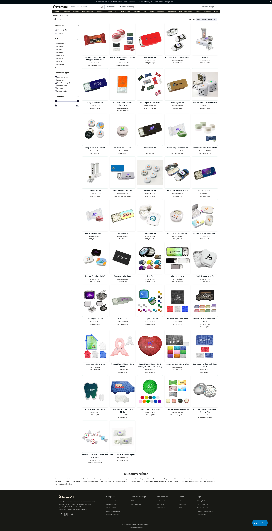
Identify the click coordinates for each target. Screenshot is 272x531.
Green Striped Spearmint (177, 148)
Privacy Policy (201, 501)
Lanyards (198, 12)
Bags (116, 12)
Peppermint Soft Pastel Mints (205, 148)
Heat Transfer (63, 83)
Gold (60, 59)
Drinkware (136, 12)
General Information (113, 511)
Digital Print (62, 77)
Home (55, 15)
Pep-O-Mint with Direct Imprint (122, 455)
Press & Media (111, 508)
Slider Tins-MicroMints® (122, 190)
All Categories (136, 504)
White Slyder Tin (205, 190)
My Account (161, 501)
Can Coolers (125, 12)
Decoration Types (62, 73)
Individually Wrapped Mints (177, 409)
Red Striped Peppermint (95, 233)
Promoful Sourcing (127, 7)
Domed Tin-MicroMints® (95, 276)
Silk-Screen (62, 91)
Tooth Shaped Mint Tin (205, 276)
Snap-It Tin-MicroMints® (95, 148)
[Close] (270, 2)
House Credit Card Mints (95, 364)
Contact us (182, 504)
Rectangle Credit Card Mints (177, 364)
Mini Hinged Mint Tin (95, 319)
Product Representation (205, 511)
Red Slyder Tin (150, 57)
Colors (57, 39)
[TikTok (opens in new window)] (66, 514)
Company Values (112, 504)
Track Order (161, 508)
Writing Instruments (185, 12)
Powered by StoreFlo (136, 527)
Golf (59, 62)
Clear (60, 53)
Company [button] (111, 7)
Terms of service (202, 504)
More (216, 12)
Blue (59, 50)
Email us (181, 508)
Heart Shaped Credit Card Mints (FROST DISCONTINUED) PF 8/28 (150, 366)
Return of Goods (202, 508)
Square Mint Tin (150, 233)
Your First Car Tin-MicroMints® (177, 57)
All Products (135, 501)
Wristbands (172, 12)
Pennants (76, 12)
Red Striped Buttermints (150, 102)
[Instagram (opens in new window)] (60, 514)
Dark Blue (61, 56)
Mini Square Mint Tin (150, 319)
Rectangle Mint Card (122, 276)
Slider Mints (122, 319)
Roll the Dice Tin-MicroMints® (205, 102)
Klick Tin (150, 276)
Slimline (205, 57)
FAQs (180, 501)
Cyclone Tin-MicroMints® (177, 233)
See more (58, 68)
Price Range (59, 96)
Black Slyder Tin (150, 148)
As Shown (62, 44)
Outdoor (109, 12)
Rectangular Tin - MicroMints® (205, 233)
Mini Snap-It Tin (150, 190)
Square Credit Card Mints (177, 319)
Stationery (207, 12)
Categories (59, 25)
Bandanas (57, 12)
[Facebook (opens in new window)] (72, 514)
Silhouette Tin (95, 190)
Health (151, 12)
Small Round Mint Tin (122, 148)
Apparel (100, 12)
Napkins (67, 12)
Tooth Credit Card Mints (95, 409)
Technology (161, 12)
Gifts (144, 12)
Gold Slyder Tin (177, 102)
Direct (60, 80)
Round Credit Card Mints (150, 409)
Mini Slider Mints (177, 276)
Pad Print (62, 86)
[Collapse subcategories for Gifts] (66, 30)
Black (60, 47)
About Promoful (111, 501)
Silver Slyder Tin (122, 233)
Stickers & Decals (88, 12)
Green (60, 64)
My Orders (160, 504)
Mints (62, 34)
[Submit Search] (102, 7)
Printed (60, 88)
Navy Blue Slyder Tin (95, 102)
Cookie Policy (201, 515)
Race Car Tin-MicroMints (177, 190)
